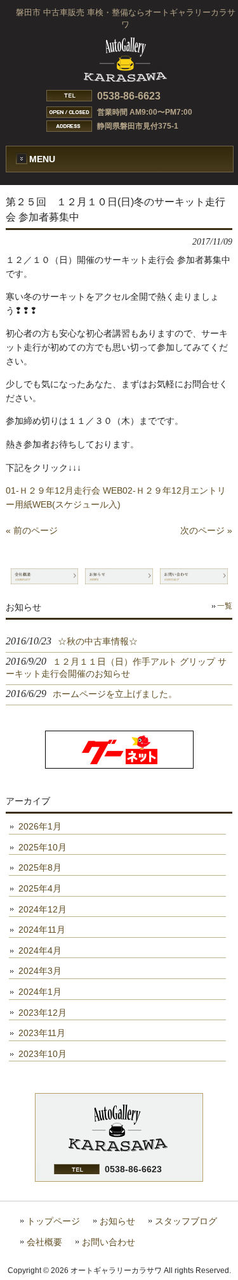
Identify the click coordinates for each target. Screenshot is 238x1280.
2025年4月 (40, 888)
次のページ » (206, 530)
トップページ (53, 1221)
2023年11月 (41, 1033)
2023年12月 (42, 1013)
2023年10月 (42, 1054)
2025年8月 (40, 867)
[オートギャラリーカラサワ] (125, 76)
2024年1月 (40, 992)
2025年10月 (42, 847)
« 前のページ (32, 530)
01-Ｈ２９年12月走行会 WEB (64, 490)
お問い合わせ (108, 1242)
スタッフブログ (186, 1221)
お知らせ (117, 1221)
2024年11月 (41, 930)
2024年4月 (40, 950)
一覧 (224, 606)
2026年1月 (40, 826)
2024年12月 (42, 909)
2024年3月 (40, 971)
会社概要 (44, 1242)
